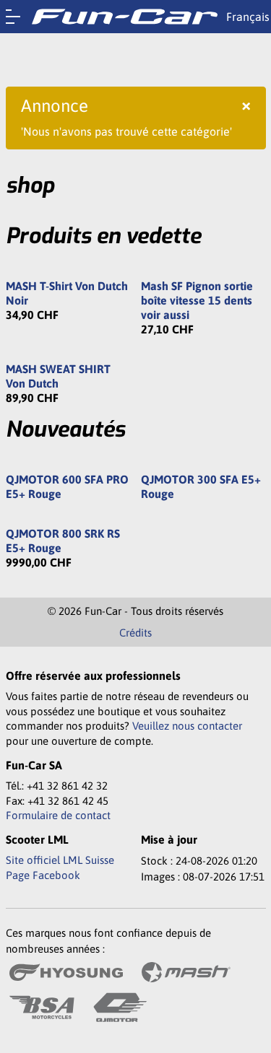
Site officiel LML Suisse (60, 860)
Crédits (135, 632)
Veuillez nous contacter (187, 726)
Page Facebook (43, 875)
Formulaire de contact (58, 815)
